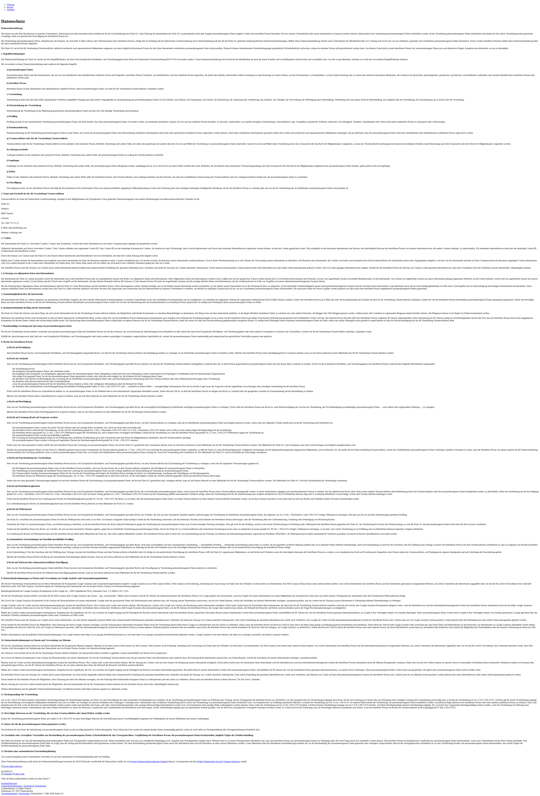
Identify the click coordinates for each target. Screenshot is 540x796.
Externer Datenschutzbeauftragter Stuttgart (149, 761)
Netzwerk (12, 783)
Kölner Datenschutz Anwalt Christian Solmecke (218, 761)
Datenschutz (24, 793)
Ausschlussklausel (9, 793)
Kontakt (4, 783)
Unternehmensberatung (11, 786)
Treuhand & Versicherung (34, 786)
